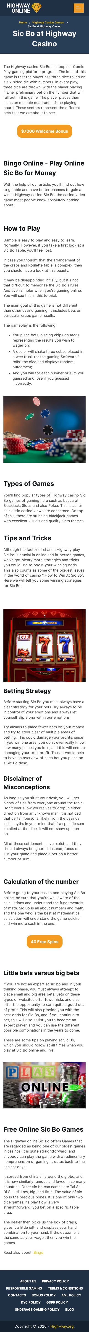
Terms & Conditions (65, 1288)
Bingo (38, 1252)
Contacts (17, 1295)
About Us (28, 1281)
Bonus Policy (44, 1295)
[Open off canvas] (79, 8)
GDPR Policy (57, 1302)
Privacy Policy (55, 1281)
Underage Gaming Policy (37, 1309)
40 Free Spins (44, 941)
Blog (69, 1309)
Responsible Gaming (24, 1288)
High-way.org (62, 1326)
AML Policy (71, 1295)
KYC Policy (31, 1302)
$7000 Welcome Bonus (44, 131)
